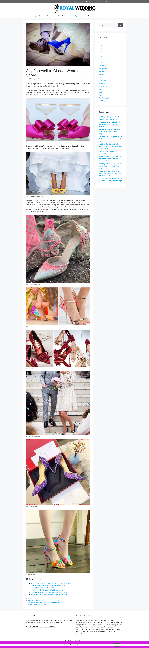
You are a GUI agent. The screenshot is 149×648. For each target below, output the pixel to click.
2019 (29, 601)
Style (76, 16)
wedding (53, 601)
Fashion (70, 16)
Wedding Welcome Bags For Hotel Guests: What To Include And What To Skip (110, 166)
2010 (100, 42)
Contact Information (118, 1)
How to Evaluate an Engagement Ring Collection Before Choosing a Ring (110, 132)
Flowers (90, 16)
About (108, 1)
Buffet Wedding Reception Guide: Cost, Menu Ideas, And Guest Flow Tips (111, 139)
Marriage (41, 16)
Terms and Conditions (86, 1)
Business (102, 60)
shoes (48, 601)
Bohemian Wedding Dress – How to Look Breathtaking (44, 602)
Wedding (33, 16)
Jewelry (83, 16)
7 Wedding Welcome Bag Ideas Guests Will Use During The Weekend (109, 124)
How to (101, 71)
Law (100, 77)
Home (75, 1)
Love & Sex (102, 80)
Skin (100, 89)
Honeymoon (50, 16)
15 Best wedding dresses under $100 (39, 604)
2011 (100, 45)
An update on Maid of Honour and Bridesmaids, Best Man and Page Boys (110, 181)
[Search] (120, 25)
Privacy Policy (99, 1)
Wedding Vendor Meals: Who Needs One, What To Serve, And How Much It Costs (110, 173)
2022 (100, 57)
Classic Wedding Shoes (39, 601)
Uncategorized (104, 98)
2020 (100, 51)
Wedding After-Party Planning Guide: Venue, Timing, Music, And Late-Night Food (110, 146)
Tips (100, 95)
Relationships (61, 16)
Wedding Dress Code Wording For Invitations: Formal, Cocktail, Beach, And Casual (110, 159)
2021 (100, 54)
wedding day (60, 601)
